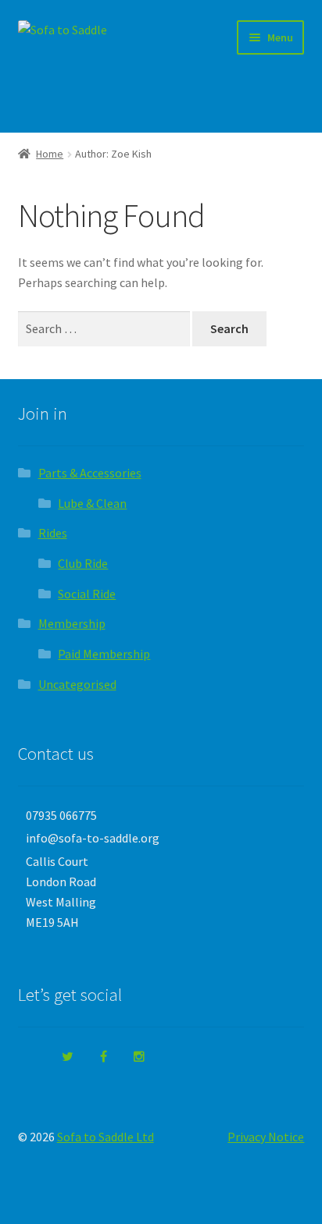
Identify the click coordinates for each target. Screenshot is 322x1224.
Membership (72, 623)
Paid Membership (104, 654)
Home (49, 154)
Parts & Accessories (89, 473)
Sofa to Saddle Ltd (105, 1136)
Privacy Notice (265, 1136)
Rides (52, 533)
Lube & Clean (92, 503)
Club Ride (83, 563)
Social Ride (87, 593)
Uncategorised (77, 684)
